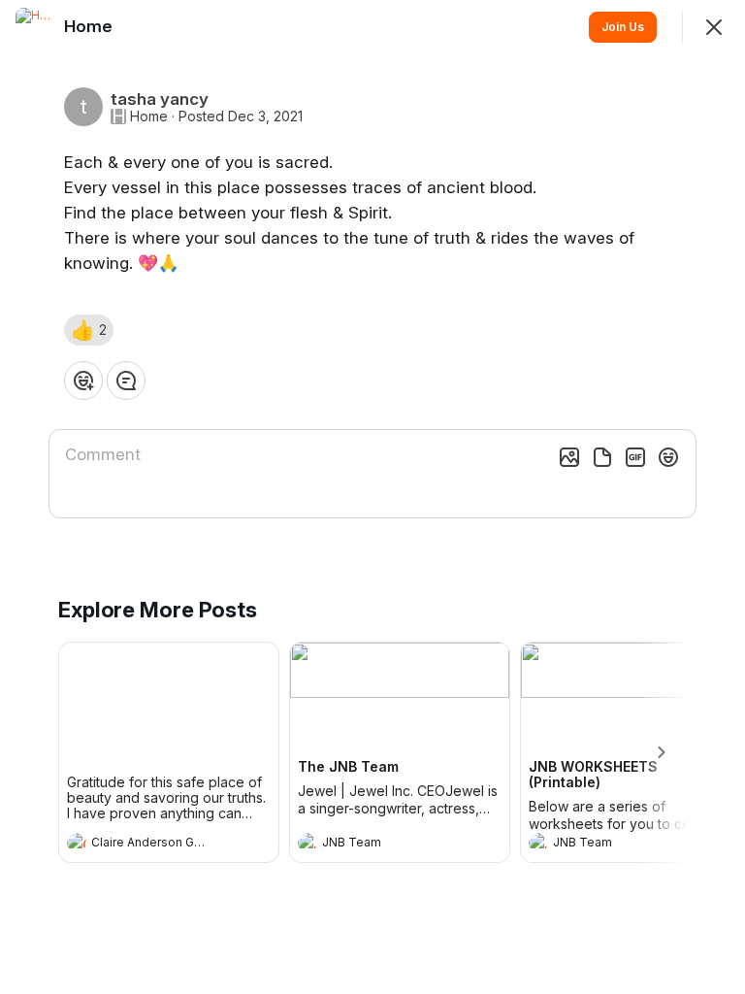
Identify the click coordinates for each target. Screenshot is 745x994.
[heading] (149, 844)
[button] (88, 330)
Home (149, 116)
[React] (83, 380)
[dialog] (372, 497)
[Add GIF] (635, 457)
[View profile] (76, 842)
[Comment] (126, 380)
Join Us (622, 26)
